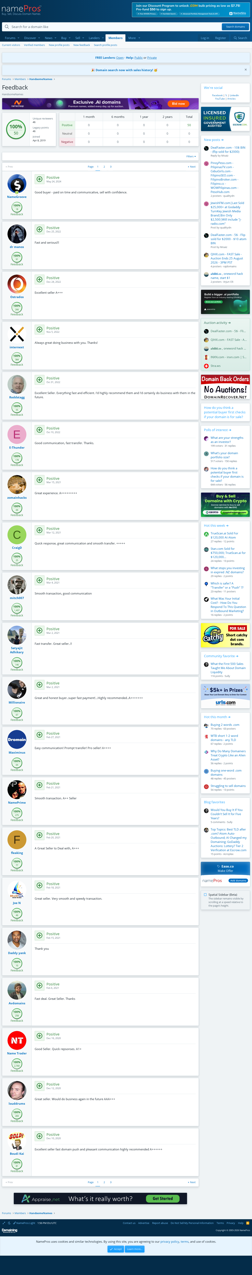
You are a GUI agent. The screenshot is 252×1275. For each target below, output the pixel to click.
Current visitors (11, 45)
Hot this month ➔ (217, 717)
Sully (227, 676)
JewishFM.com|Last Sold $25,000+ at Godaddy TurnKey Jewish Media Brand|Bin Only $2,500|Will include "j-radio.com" (227, 213)
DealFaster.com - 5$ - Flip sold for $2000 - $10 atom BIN (228, 239)
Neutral (67, 133)
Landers (94, 38)
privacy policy (169, 1241)
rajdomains (229, 266)
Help (241, 1223)
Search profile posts (105, 45)
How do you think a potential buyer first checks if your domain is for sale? (225, 412)
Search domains (235, 27)
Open (120, 58)
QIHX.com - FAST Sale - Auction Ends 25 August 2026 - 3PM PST (227, 258)
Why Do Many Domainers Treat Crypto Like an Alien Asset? (228, 755)
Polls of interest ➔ (217, 430)
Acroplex (228, 854)
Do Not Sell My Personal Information (192, 1223)
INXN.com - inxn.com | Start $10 (229, 357)
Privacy (231, 1223)
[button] (18, 38)
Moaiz (224, 155)
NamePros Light (25, 1223)
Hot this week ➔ (216, 525)
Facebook (217, 95)
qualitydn (228, 196)
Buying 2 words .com (225, 725)
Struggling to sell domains (228, 786)
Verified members (34, 45)
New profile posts (59, 45)
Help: (130, 58)
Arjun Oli (228, 281)
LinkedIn (234, 95)
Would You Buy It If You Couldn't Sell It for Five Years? (227, 814)
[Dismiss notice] (245, 70)
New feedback (81, 45)
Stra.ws (215, 366)
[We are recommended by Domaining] (9, 1231)
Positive (67, 125)
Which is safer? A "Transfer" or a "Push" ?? (227, 585)
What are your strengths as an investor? (227, 440)
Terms (220, 1223)
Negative (67, 142)
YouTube (220, 98)
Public (138, 58)
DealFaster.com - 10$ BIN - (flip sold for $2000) (228, 149)
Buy (64, 38)
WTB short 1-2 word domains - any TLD (224, 738)
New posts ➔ (214, 139)
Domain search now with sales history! (124, 70)
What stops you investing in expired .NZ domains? (228, 570)
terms (185, 1241)
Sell (77, 38)
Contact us (129, 1223)
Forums (10, 38)
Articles (231, 98)
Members (115, 38)
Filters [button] (190, 156)
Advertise (143, 1223)
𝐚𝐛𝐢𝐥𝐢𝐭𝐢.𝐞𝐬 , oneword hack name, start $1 (227, 276)
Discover (30, 38)
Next (193, 166)
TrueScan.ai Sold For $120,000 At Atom (224, 535)
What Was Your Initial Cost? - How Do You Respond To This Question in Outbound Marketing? (228, 604)
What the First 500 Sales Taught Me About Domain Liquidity (228, 668)
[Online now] (17, 193)
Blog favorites (214, 802)
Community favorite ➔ (221, 656)
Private (152, 58)
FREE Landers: (105, 58)
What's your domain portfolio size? (224, 455)
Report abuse (160, 1223)
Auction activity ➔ (217, 322)
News (48, 38)
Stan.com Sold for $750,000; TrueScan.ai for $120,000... (228, 553)
